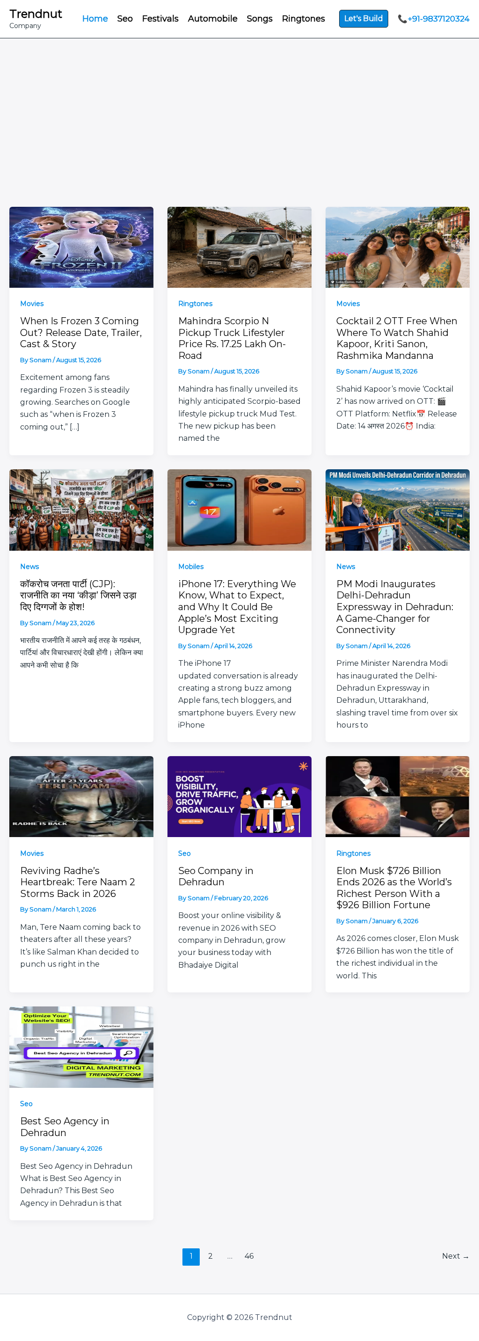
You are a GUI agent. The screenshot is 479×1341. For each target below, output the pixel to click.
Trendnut (35, 14)
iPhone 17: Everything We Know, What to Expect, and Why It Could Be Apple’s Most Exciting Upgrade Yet (237, 606)
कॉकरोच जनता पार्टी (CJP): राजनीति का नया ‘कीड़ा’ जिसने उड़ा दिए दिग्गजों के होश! (78, 595)
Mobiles (190, 566)
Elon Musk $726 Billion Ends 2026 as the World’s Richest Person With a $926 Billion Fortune (394, 888)
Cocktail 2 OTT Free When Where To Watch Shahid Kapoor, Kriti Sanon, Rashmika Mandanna (396, 338)
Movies (32, 303)
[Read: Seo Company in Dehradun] (239, 796)
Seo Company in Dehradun (216, 876)
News (29, 566)
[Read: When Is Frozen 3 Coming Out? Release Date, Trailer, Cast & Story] (81, 246)
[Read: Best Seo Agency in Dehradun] (81, 1046)
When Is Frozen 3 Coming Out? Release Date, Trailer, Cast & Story (81, 332)
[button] (363, 19)
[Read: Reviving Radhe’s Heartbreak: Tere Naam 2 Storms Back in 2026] (81, 796)
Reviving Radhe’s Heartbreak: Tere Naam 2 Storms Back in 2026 (77, 882)
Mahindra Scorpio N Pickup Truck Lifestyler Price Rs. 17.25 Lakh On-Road (232, 338)
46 (249, 1256)
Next (456, 1256)
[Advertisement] (239, 136)
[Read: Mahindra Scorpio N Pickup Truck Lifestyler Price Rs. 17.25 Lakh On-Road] (239, 246)
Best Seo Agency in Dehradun (64, 1126)
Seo (184, 853)
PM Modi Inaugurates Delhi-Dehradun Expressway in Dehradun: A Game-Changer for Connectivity (394, 606)
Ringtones (195, 303)
